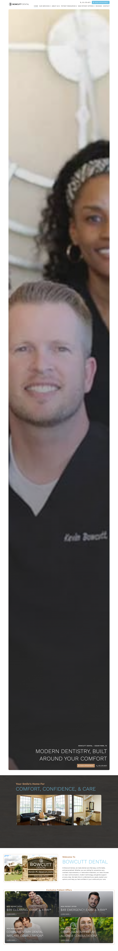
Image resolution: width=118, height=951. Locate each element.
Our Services (44, 6)
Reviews (99, 6)
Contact (106, 6)
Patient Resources (68, 6)
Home (36, 6)
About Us (55, 6)
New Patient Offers (85, 6)
